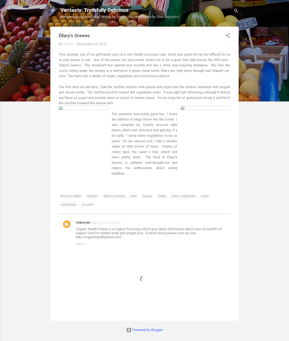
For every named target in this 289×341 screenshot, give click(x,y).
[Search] (236, 11)
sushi (205, 196)
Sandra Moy (125, 17)
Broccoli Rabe (71, 196)
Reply (80, 244)
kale (134, 196)
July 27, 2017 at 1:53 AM (106, 222)
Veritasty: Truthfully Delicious (95, 10)
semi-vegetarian (183, 196)
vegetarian (68, 205)
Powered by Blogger (147, 330)
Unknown (83, 222)
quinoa (147, 196)
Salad (162, 196)
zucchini (88, 205)
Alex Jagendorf (168, 17)
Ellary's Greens (114, 196)
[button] (227, 36)
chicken (92, 196)
